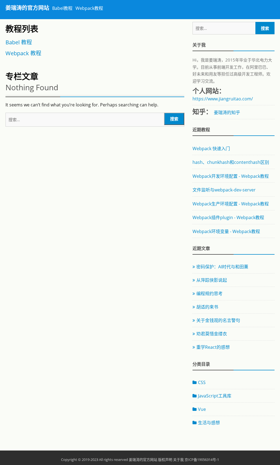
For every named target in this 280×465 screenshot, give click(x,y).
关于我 (178, 459)
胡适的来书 (207, 307)
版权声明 (165, 459)
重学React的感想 (213, 347)
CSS (202, 382)
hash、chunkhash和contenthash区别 (230, 162)
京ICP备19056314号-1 (202, 459)
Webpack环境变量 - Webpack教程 (226, 231)
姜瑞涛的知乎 (227, 112)
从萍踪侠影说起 (211, 280)
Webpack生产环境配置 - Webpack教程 (230, 204)
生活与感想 (209, 423)
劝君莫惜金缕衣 (211, 334)
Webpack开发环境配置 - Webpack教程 (230, 176)
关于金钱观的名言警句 (218, 320)
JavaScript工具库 (214, 396)
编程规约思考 (209, 293)
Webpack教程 (89, 8)
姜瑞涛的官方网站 (27, 7)
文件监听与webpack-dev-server (224, 190)
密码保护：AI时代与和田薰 (222, 267)
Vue (202, 409)
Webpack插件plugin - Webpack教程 (228, 217)
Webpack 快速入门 (211, 149)
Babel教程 (62, 8)
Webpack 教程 (23, 53)
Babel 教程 (18, 42)
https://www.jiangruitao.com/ (222, 99)
